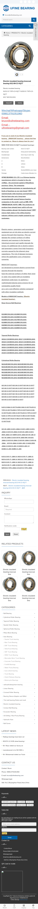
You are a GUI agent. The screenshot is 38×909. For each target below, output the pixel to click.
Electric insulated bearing (11, 704)
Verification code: (10, 526)
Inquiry (24, 907)
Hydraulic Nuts (8, 719)
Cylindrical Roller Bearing (11, 617)
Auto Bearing (7, 636)
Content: (7, 514)
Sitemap (16, 899)
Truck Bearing (9, 674)
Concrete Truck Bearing (12, 661)
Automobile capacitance (9, 802)
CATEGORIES (7, 26)
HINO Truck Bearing (11, 655)
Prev (6, 56)
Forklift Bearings (10, 664)
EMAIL (19, 103)
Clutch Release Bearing (12, 677)
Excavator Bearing (9, 712)
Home (8, 33)
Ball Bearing (7, 613)
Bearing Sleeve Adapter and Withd (14, 696)
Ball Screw (6, 723)
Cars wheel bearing (11, 671)
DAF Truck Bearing (11, 645)
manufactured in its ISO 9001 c (13, 750)
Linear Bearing (8, 688)
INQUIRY (9, 103)
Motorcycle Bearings (11, 680)
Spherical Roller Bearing (11, 629)
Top (33, 907)
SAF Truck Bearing (11, 652)
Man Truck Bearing (11, 642)
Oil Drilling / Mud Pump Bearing (13, 715)
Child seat (30, 805)
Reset (16, 534)
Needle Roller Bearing (10, 625)
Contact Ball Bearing (10, 708)
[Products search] (33, 20)
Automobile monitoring (8, 805)
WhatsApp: (8, 498)
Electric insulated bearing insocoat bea (9, 572)
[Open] (35, 31)
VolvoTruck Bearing (11, 649)
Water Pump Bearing (11, 667)
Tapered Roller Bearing (11, 621)
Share (5, 907)
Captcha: (4, 826)
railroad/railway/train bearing (12, 684)
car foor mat (29, 802)
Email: (6, 506)
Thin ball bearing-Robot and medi (14, 700)
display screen (21, 805)
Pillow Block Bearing (10, 633)
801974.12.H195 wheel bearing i (14, 741)
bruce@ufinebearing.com (13, 15)
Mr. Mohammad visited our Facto (14, 754)
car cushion (21, 802)
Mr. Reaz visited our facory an (13, 745)
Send (7, 534)
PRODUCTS (16, 33)
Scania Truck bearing (12, 639)
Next (32, 56)
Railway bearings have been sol (13, 737)
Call (14, 907)
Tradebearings (23, 899)
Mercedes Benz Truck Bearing (15, 658)
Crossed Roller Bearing (11, 692)
